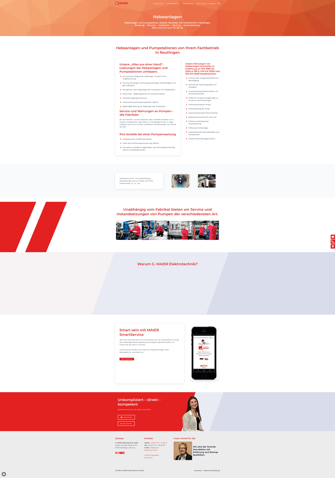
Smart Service (202, 3)
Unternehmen (158, 3)
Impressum (198, 470)
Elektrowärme (188, 3)
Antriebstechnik (173, 3)
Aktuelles (212, 3)
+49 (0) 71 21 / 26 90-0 (159, 443)
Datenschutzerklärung (212, 470)
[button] (219, 4)
